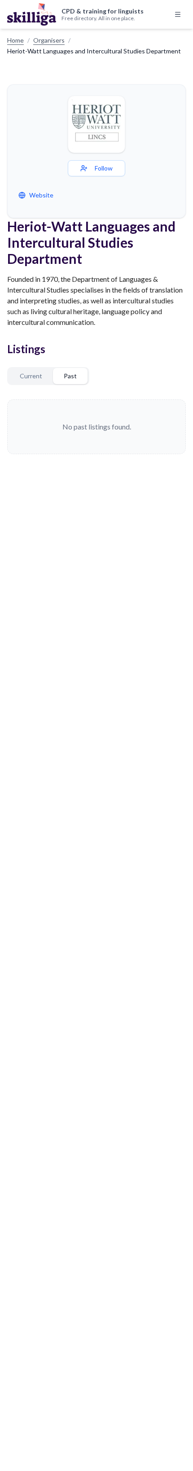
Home (15, 40)
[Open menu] (178, 14)
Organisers (49, 40)
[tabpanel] (96, 426)
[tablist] (48, 376)
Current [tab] (31, 376)
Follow (104, 168)
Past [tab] (70, 376)
